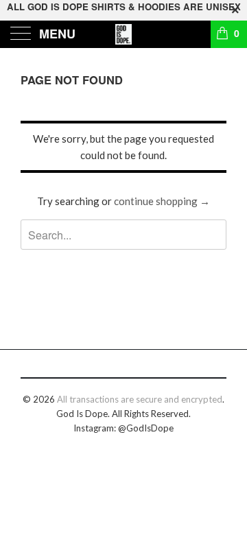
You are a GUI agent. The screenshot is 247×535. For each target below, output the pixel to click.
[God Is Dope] (123, 34)
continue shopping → (162, 201)
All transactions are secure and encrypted (139, 399)
